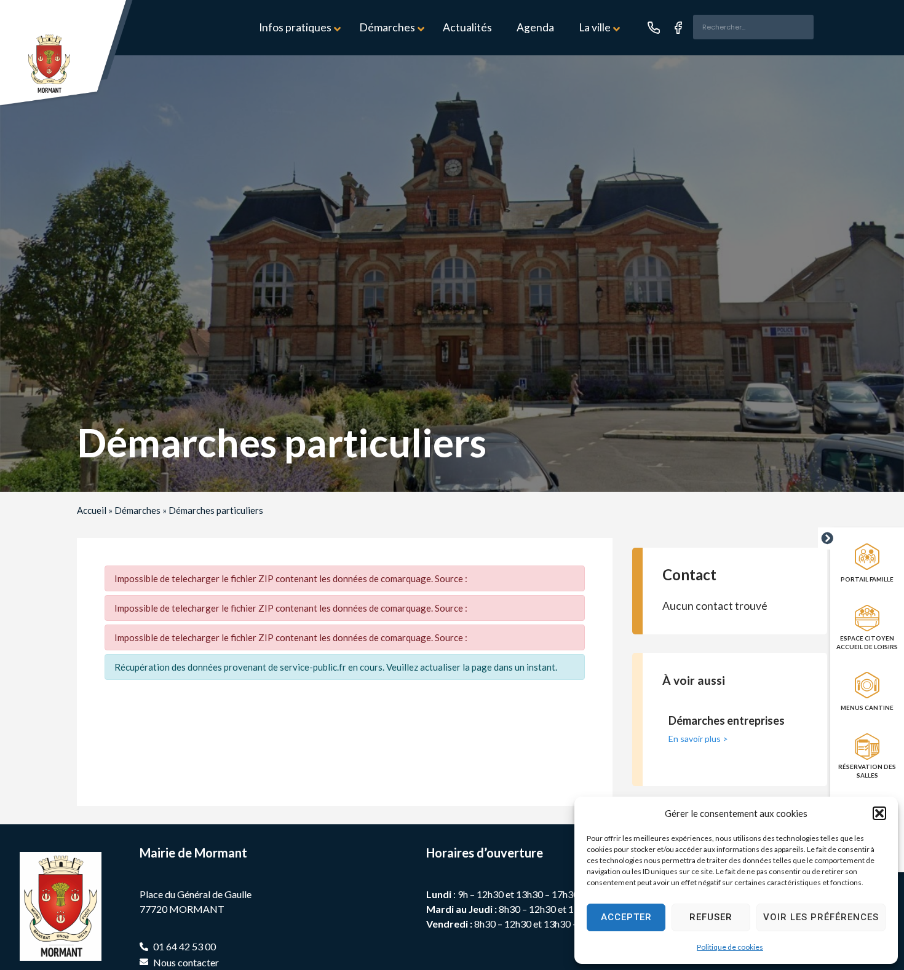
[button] (879, 813)
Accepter (626, 917)
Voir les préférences (821, 917)
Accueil (91, 510)
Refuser (710, 917)
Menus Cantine (867, 707)
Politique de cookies (730, 947)
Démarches (137, 510)
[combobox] (753, 27)
